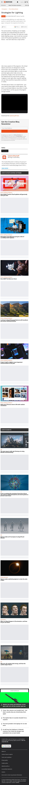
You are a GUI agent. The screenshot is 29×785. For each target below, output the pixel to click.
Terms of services (17, 135)
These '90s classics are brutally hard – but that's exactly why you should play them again (15, 712)
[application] (14, 103)
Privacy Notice (19, 136)
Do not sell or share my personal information (12, 775)
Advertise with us (5, 766)
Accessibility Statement (7, 769)
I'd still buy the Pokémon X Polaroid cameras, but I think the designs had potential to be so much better (13, 731)
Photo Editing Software (13, 9)
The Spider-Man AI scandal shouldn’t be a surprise (15, 718)
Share (5, 26)
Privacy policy (5, 760)
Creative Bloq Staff (11, 16)
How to (3, 16)
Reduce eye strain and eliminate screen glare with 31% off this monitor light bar (14, 705)
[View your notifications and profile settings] (17, 2)
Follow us (18, 26)
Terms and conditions (6, 757)
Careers (3, 772)
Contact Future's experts (7, 754)
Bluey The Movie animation (15, 5)
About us (4, 751)
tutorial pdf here (14, 115)
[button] (27, 2)
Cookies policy (5, 763)
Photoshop (5, 151)
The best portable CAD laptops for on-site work (15, 724)
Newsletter (25, 26)
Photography (4, 9)
